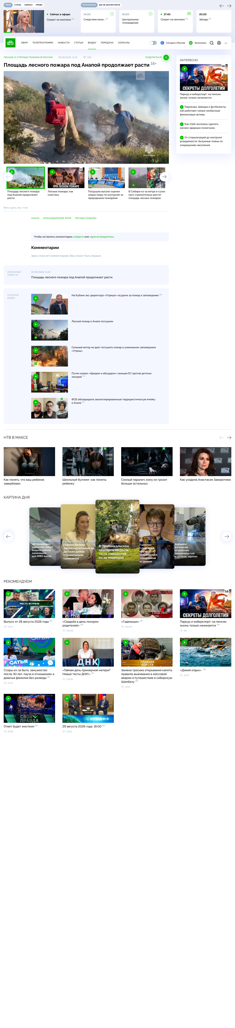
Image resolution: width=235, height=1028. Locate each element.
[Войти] (219, 43)
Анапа (35, 218)
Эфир (24, 42)
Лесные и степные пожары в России (28, 57)
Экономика (200, 43)
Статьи (78, 42)
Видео (92, 42)
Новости (64, 42)
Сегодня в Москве (175, 43)
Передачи (107, 42)
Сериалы (124, 42)
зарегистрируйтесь (102, 236)
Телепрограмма (42, 42)
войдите (78, 236)
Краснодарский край (57, 218)
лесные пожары (85, 218)
